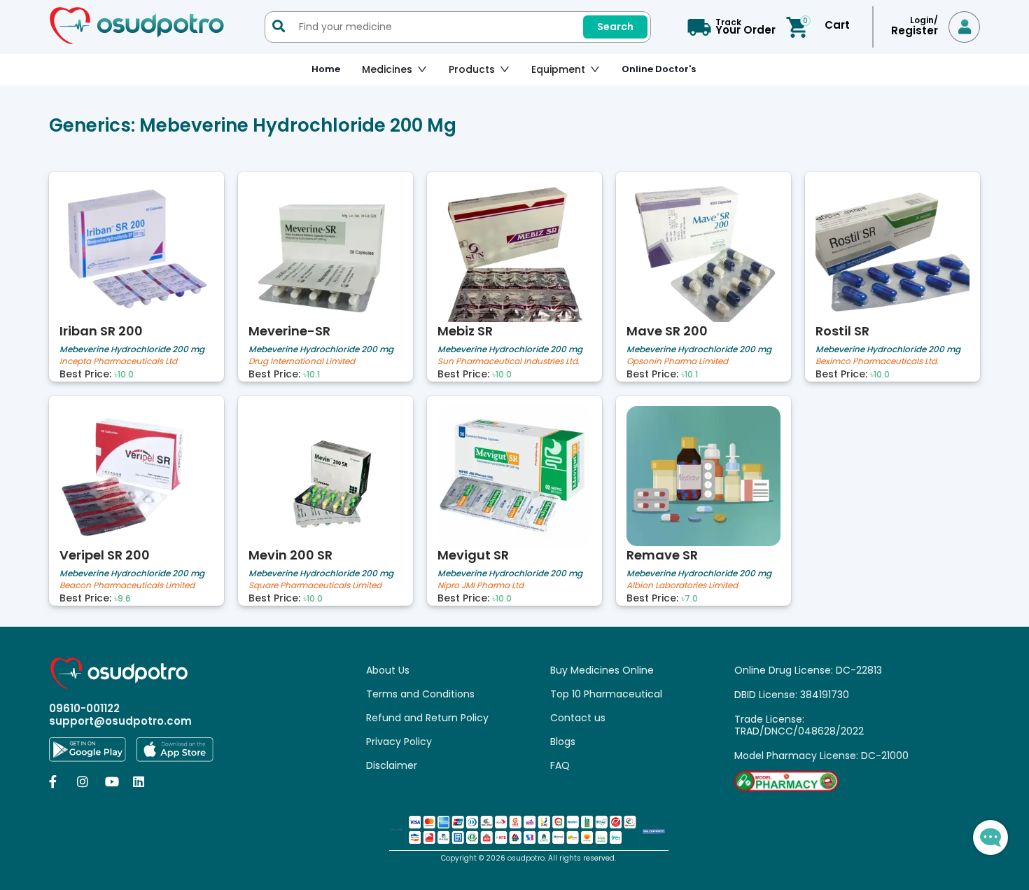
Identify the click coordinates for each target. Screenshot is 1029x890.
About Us (388, 670)
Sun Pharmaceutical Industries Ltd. (509, 361)
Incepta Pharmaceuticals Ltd (118, 361)
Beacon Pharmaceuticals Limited (127, 585)
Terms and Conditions (420, 694)
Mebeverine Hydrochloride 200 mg (131, 349)
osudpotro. (527, 858)
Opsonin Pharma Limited (677, 361)
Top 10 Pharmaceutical (606, 694)
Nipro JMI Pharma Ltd (481, 585)
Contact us (578, 718)
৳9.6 (122, 598)
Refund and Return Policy (427, 718)
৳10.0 (124, 374)
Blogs (562, 742)
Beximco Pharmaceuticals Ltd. (877, 361)
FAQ (560, 765)
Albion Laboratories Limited (682, 585)
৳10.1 (311, 374)
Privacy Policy (399, 742)
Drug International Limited (301, 361)
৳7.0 (689, 598)
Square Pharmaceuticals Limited (315, 585)
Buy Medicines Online (602, 670)
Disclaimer (391, 765)
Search (615, 27)
